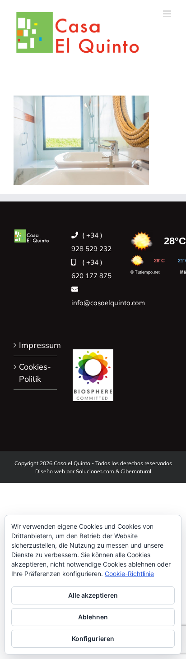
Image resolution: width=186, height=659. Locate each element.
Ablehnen (93, 617)
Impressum (35, 345)
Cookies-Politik (35, 373)
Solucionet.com (95, 471)
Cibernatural (136, 471)
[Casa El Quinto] (93, 370)
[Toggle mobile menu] (167, 13)
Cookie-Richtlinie (129, 573)
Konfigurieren (93, 638)
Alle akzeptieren (93, 595)
